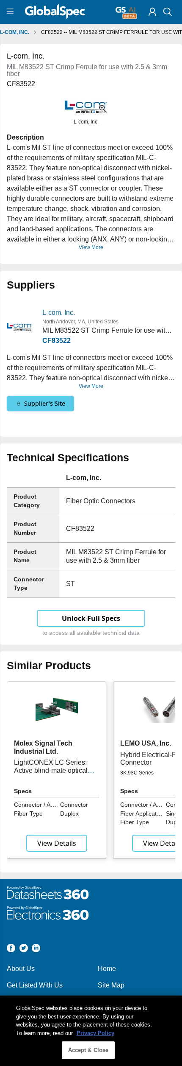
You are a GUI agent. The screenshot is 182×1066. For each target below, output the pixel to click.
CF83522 (56, 340)
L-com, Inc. (58, 312)
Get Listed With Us (35, 985)
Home (107, 968)
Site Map (111, 985)
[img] (152, 12)
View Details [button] (56, 843)
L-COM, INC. (14, 32)
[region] (91, 1031)
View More (91, 247)
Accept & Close (88, 1050)
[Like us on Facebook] (11, 949)
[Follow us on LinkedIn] (36, 949)
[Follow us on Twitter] (23, 949)
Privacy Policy (95, 1033)
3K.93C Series (137, 773)
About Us (21, 968)
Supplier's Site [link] (44, 403)
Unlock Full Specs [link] (91, 618)
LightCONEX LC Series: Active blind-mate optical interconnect (51, 770)
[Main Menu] (11, 12)
